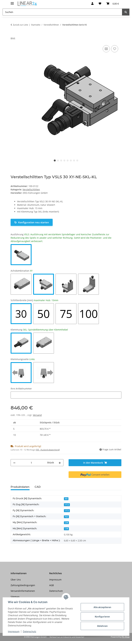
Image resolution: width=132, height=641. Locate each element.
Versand (37, 415)
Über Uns (16, 579)
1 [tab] (55, 160)
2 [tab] (58, 160)
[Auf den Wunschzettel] (114, 48)
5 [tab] (68, 160)
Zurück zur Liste (20, 24)
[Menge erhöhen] (59, 462)
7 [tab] (74, 160)
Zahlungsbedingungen (23, 585)
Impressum (13, 631)
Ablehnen (102, 626)
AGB (51, 585)
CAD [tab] (38, 486)
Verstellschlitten (31, 189)
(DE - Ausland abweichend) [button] (48, 449)
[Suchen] (125, 12)
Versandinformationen (23, 590)
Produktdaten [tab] (20, 486)
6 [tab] (71, 160)
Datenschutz (29, 631)
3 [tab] (61, 160)
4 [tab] (64, 160)
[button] (92, 3)
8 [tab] (77, 160)
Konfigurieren (102, 616)
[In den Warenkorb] (13, 35)
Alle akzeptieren (102, 607)
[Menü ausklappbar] (12, 2)
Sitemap (15, 596)
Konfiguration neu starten (31, 222)
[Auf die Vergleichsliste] (106, 48)
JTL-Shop (125, 637)
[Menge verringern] (14, 462)
